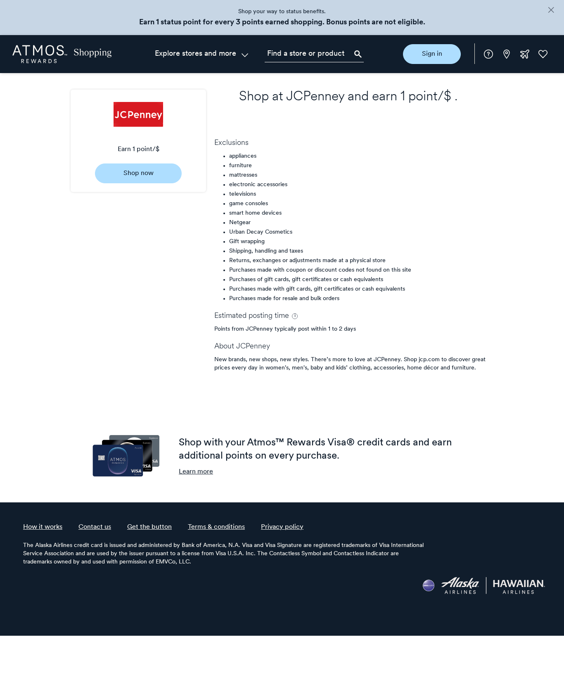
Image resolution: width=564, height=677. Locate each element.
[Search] (358, 54)
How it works (42, 527)
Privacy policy (282, 527)
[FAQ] (488, 54)
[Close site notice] (551, 11)
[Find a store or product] (314, 54)
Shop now (138, 173)
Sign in (432, 54)
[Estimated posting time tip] (295, 316)
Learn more (196, 472)
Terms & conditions (216, 527)
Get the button (149, 527)
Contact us (94, 527)
